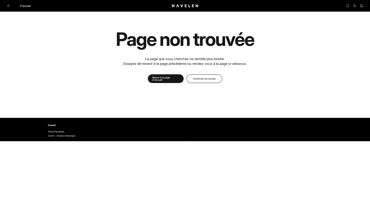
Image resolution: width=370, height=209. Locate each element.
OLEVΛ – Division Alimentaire (61, 136)
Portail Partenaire (56, 131)
